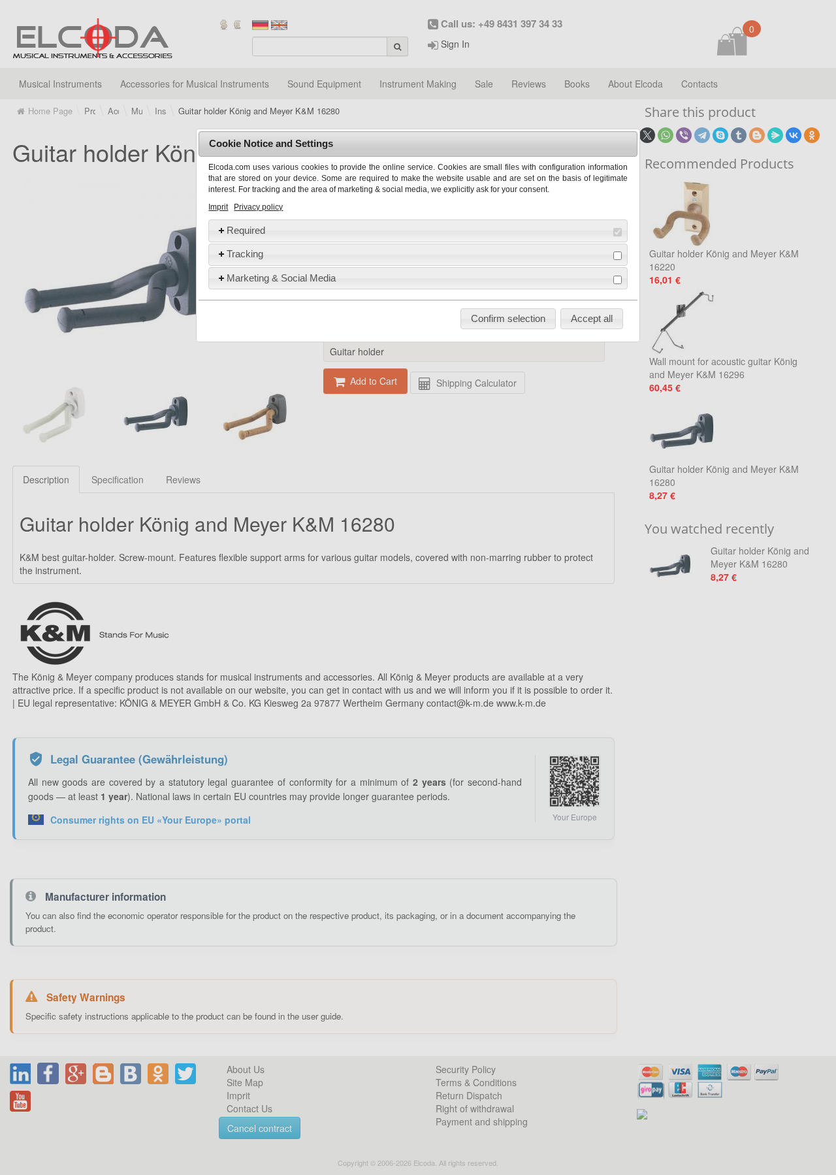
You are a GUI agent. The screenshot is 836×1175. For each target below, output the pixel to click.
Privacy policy (258, 207)
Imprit (218, 207)
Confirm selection (508, 318)
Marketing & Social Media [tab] (281, 277)
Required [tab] (246, 230)
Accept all (592, 318)
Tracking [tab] (245, 253)
